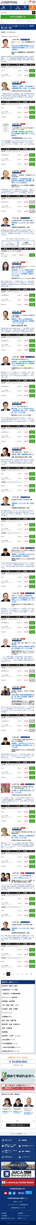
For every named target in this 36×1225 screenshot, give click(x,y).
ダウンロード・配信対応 (10, 997)
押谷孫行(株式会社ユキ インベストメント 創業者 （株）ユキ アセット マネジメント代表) (23, 652)
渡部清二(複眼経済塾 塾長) (19, 325)
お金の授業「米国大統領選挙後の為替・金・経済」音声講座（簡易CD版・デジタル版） (23, 696)
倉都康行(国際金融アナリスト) (20, 701)
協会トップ (17, 1201)
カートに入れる (32, 70)
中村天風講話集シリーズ (10, 1043)
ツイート (29, 1192)
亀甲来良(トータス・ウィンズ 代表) (21, 415)
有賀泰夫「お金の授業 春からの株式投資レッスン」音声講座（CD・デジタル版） (23, 599)
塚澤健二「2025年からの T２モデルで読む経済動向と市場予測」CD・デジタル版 (23, 745)
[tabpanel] (7, 1105)
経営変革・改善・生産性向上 (11, 1024)
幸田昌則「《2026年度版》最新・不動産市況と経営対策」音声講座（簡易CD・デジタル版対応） (23, 180)
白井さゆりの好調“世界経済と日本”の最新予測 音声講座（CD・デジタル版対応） (23, 47)
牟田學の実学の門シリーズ (10, 1051)
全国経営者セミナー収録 (10, 989)
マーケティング (7, 1013)
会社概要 (3, 1213)
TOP (2, 21)
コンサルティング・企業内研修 (17, 1204)
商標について (21, 1218)
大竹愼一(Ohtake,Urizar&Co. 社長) (21, 91)
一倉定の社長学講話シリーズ (11, 1047)
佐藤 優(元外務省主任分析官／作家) (22, 457)
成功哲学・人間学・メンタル (11, 1036)
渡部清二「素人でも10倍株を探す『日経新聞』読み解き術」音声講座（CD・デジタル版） (23, 321)
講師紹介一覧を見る (18, 1125)
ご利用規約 (4, 1215)
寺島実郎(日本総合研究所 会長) (20, 227)
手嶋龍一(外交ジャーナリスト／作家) (22, 880)
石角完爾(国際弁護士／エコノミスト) (22, 138)
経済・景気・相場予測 (9, 1020)
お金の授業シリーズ (8, 1039)
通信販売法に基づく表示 (8, 1218)
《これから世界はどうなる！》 (21, 878)
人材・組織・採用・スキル (10, 1005)
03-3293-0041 (18, 1061)
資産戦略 (5, 1032)
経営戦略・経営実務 (8, 1001)
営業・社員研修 (7, 1028)
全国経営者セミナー (17, 1207)
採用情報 (20, 1213)
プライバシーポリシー (24, 1215)
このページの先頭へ (18, 1134)
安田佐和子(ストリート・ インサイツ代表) (23, 278)
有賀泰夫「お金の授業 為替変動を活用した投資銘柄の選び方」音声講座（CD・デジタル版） (23, 363)
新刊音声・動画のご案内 (10, 986)
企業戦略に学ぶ (7, 1016)
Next (33, 1121)
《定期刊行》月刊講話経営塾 (11, 993)
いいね (22, 1193)
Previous (2, 1121)
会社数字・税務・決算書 (10, 1009)
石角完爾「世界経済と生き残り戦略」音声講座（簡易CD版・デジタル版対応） (23, 133)
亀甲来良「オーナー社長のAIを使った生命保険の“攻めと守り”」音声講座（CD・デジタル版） (23, 410)
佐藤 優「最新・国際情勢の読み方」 (23, 454)
